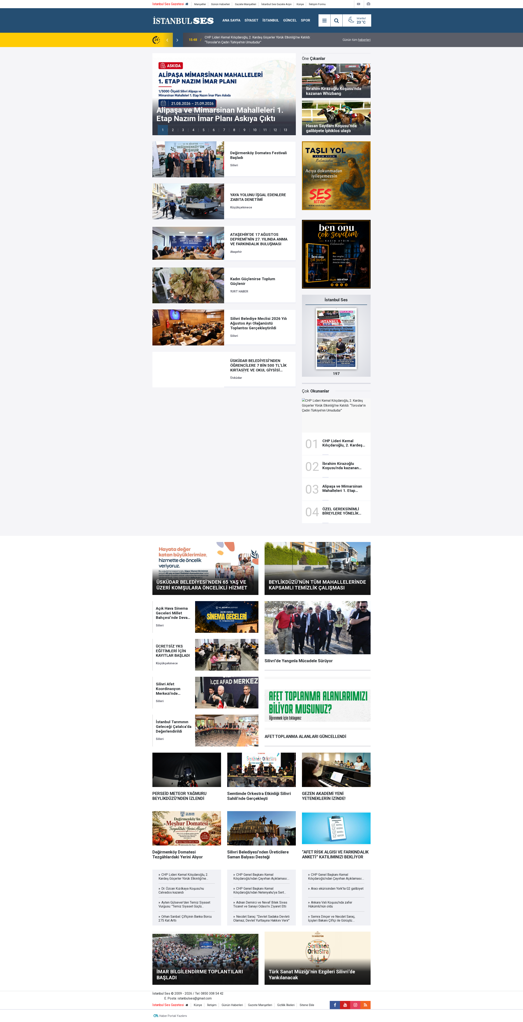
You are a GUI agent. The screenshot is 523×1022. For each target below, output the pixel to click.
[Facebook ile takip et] (335, 1005)
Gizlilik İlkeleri (286, 1005)
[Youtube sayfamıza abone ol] (345, 1005)
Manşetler (200, 4)
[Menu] (324, 21)
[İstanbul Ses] (183, 20)
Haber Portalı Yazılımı (173, 1016)
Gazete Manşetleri (245, 4)
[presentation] (167, 39)
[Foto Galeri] (368, 4)
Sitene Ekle (307, 1005)
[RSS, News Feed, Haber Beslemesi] (365, 1005)
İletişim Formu (317, 4)
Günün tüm (357, 40)
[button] (163, 130)
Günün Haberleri (220, 4)
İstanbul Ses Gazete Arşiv (276, 4)
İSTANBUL (271, 20)
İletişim (212, 1005)
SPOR (305, 20)
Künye (300, 4)
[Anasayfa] (187, 4)
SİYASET (251, 20)
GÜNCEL (290, 20)
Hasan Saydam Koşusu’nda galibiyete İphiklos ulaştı (241, 40)
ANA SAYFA (231, 20)
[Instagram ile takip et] (355, 1005)
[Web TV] (358, 4)
